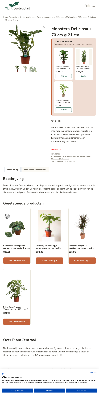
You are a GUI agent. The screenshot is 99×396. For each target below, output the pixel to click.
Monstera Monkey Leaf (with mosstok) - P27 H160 (84, 68)
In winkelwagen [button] (17, 260)
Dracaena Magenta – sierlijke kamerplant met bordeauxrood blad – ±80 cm (82, 248)
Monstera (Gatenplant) (60, 159)
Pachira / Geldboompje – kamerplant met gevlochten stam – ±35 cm (49, 248)
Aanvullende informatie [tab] (35, 169)
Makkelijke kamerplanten (65, 161)
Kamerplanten (85, 156)
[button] (44, 27)
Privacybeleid (92, 372)
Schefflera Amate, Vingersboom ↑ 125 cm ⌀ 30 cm (16, 309)
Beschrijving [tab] (12, 169)
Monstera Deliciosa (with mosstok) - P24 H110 (63, 68)
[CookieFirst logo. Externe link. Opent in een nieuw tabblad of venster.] (3, 374)
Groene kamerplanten (70, 156)
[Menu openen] (93, 6)
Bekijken (64, 76)
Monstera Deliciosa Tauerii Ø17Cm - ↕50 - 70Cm (63, 101)
